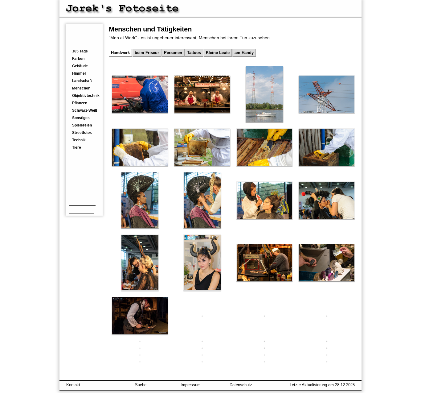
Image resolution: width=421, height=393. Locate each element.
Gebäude (80, 66)
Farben (78, 58)
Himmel (79, 73)
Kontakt (73, 385)
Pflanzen (79, 103)
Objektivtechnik (86, 95)
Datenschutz (241, 385)
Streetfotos (82, 132)
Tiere (76, 147)
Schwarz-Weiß (84, 110)
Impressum (191, 385)
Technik (79, 140)
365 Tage (80, 51)
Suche (140, 385)
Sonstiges (81, 118)
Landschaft (82, 81)
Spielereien (82, 125)
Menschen (81, 88)
